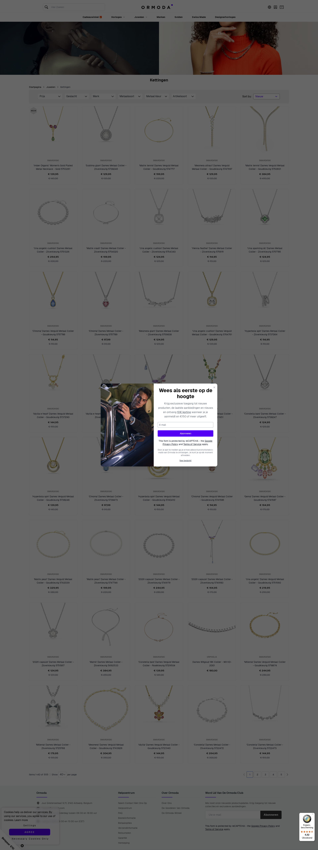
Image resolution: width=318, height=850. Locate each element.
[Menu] (313, 815)
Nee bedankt (185, 460)
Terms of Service (192, 444)
